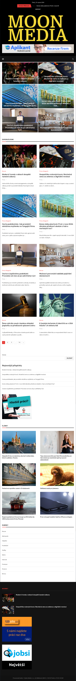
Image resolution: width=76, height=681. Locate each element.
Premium (4, 564)
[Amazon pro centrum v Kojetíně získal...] (20, 120)
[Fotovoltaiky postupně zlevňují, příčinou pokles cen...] (56, 96)
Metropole (5, 536)
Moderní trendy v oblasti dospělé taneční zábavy (16, 370)
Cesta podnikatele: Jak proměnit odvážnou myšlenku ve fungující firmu (18, 225)
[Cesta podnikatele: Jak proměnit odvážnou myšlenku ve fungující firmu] (19, 205)
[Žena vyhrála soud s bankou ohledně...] (20, 73)
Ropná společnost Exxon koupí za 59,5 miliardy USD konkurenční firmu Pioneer (18, 518)
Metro (4, 555)
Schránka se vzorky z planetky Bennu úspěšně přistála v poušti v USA (20, 104)
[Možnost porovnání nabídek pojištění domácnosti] (56, 255)
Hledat (4, 355)
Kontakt (38, 9)
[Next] (35, 5)
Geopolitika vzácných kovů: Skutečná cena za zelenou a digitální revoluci (55, 175)
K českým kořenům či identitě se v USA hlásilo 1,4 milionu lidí (56, 80)
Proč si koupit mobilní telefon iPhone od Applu (56, 517)
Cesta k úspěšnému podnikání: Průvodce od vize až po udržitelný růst (19, 275)
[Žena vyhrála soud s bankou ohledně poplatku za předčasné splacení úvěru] (19, 305)
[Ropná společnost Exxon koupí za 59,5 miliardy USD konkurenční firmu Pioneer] (19, 503)
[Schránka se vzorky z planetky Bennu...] (20, 96)
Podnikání (5, 545)
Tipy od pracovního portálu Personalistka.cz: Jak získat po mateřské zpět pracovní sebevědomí (56, 458)
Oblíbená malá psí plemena (49, 488)
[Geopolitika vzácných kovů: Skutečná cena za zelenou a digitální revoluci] (56, 156)
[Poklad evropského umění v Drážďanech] (19, 474)
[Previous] (33, 5)
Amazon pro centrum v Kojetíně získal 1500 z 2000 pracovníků (20, 129)
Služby (4, 550)
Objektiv (4, 541)
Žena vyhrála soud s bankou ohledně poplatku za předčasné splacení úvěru (20, 78)
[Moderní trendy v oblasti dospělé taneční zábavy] (19, 156)
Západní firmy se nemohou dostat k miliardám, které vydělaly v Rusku (18, 457)
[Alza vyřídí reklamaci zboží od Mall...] (56, 120)
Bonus (4, 574)
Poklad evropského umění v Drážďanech (16, 488)
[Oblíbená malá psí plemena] (57, 474)
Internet (4, 560)
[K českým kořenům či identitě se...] (56, 73)
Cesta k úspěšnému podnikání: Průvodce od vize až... (52, 6)
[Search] (73, 59)
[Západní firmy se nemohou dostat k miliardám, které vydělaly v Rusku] (19, 442)
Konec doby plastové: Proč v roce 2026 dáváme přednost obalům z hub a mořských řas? (56, 226)
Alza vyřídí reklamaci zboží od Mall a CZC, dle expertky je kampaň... (56, 129)
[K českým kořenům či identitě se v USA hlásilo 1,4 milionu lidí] (56, 305)
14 (19, 342)
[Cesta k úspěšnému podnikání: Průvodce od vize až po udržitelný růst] (19, 255)
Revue (4, 531)
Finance (4, 569)
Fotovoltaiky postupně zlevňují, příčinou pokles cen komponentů (56, 104)
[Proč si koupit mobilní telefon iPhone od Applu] (57, 503)
